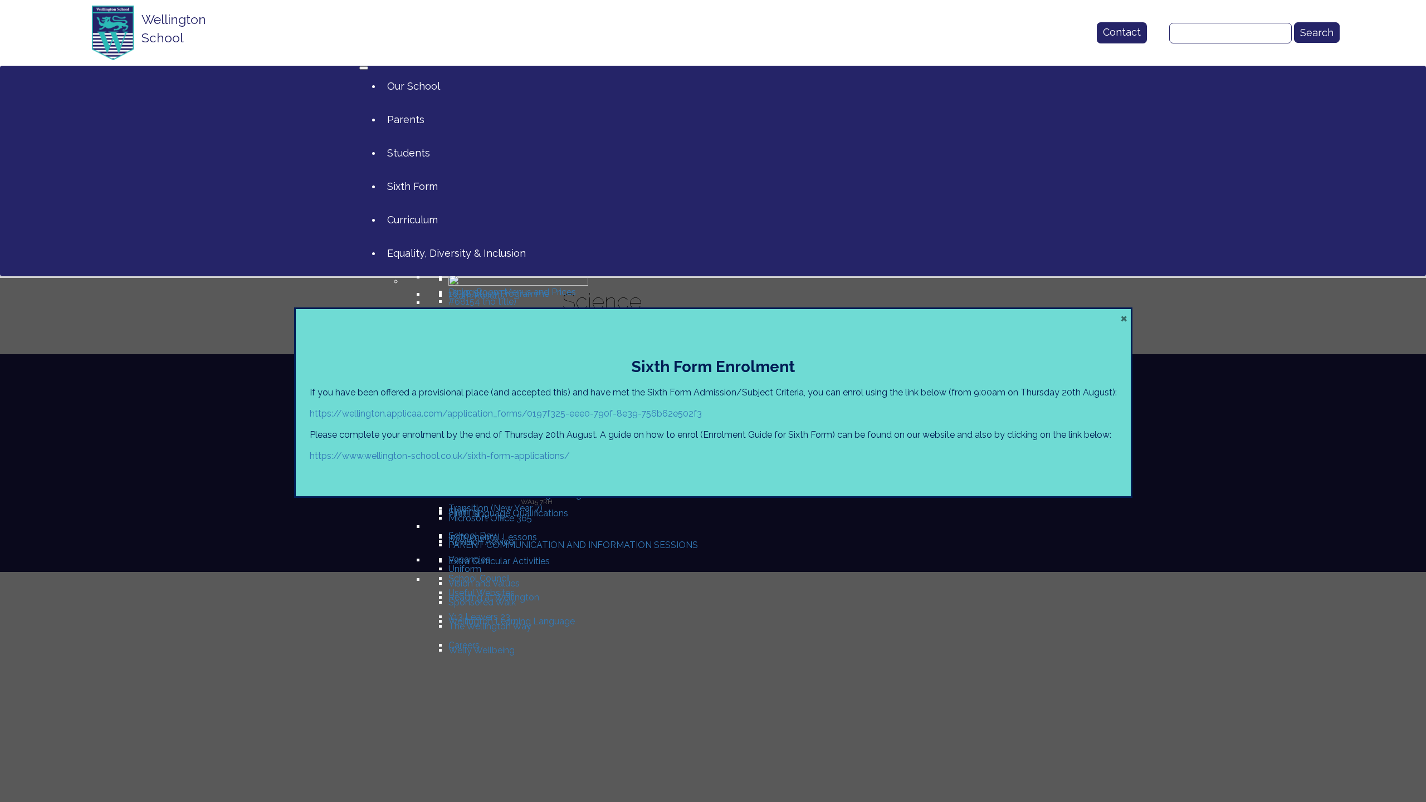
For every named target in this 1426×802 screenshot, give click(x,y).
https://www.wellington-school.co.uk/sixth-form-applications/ (440, 456)
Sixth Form (412, 186)
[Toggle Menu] (363, 68)
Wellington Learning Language (511, 621)
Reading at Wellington (493, 597)
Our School (413, 86)
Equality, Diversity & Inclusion (456, 253)
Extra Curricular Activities (499, 561)
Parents (405, 119)
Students (408, 153)
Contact (1122, 32)
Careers (464, 645)
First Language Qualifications (508, 513)
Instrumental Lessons (492, 537)
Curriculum (412, 220)
